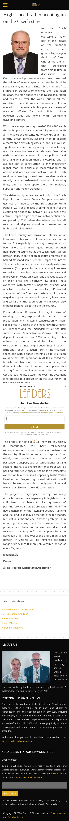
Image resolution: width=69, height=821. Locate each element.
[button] (34, 403)
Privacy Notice (24, 412)
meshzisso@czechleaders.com (52, 412)
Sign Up (34, 426)
